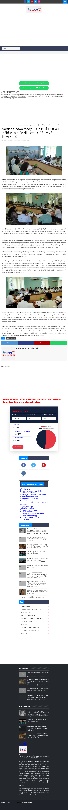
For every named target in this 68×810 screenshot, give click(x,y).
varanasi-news (11, 125)
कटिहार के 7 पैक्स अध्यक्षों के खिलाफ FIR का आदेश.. (37, 566)
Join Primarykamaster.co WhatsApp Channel (35, 83)
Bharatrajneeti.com (16, 802)
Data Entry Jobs (26, 612)
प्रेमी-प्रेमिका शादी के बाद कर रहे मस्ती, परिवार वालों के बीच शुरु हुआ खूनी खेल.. (37, 539)
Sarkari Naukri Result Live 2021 (32, 618)
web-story (25, 633)
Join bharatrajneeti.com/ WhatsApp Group (34, 87)
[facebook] (25, 1)
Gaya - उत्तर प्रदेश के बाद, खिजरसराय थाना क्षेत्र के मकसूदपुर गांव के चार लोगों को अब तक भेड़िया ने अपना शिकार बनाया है (38, 575)
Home (3, 125)
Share (28, 343)
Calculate (18, 447)
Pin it (44, 343)
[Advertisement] (34, 31)
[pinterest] (32, 1)
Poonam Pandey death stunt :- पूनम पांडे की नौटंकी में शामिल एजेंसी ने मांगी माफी (38, 591)
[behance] (41, 807)
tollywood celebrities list (30, 630)
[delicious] (47, 807)
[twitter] (28, 1)
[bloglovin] (35, 1)
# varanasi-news (10, 338)
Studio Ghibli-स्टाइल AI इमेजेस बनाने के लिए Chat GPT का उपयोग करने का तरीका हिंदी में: (37, 546)
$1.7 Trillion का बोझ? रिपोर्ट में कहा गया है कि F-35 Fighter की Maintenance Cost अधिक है (37, 560)
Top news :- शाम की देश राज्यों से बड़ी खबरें (32, 597)
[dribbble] (35, 807)
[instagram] (39, 1)
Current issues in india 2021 (31, 609)
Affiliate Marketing (28, 606)
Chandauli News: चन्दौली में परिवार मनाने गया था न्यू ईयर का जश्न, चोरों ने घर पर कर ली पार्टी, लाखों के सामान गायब (36, 584)
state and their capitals (30, 627)
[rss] (38, 807)
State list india (26, 621)
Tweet (12, 343)
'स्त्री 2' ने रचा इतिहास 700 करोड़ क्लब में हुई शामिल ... (36, 552)
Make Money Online (28, 615)
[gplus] (26, 807)
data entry (25, 624)
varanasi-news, (26, 140)
